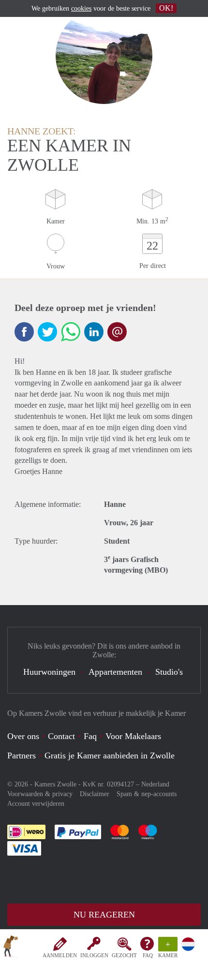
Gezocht (124, 955)
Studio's (169, 672)
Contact (61, 736)
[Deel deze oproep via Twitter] (47, 331)
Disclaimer (94, 794)
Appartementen (115, 672)
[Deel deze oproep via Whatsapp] (70, 331)
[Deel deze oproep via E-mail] (117, 331)
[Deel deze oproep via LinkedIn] (94, 331)
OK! (166, 8)
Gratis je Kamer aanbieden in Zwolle (110, 755)
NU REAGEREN (104, 914)
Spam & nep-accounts (147, 794)
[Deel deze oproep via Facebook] (24, 331)
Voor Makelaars (133, 736)
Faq (90, 736)
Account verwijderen (35, 803)
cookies (81, 8)
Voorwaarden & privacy (40, 794)
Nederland (155, 784)
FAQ (148, 955)
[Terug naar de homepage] (10, 948)
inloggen (94, 955)
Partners (21, 755)
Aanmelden (60, 955)
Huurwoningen (49, 672)
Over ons (23, 736)
